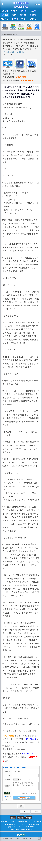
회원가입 (21, 818)
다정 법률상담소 (21, 3)
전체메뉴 (33, 19)
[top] (39, 838)
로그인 (13, 818)
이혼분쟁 (23, 11)
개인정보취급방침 (35, 821)
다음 (36, 812)
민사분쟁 (23, 15)
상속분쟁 (33, 11)
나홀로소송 (14, 19)
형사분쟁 (33, 15)
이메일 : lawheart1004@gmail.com (21, 829)
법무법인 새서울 (21, 7)
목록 (20, 806)
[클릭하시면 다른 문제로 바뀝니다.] (7, 793)
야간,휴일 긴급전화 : (17, 80)
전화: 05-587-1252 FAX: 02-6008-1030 (21, 827)
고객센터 (23, 19)
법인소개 (4, 11)
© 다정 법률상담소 (21, 821)
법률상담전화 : (14, 77)
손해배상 (4, 15)
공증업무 (14, 11)
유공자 (14, 15)
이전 (24, 812)
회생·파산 (4, 19)
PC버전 (28, 818)
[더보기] (39, 15)
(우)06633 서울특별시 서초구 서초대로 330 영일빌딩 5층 (21, 824)
